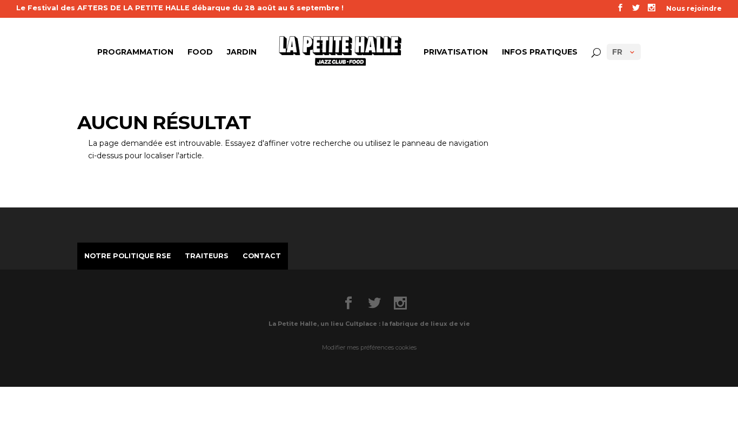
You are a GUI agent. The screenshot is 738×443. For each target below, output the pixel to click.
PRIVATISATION (456, 52)
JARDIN (242, 52)
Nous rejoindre (694, 8)
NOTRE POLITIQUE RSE (127, 256)
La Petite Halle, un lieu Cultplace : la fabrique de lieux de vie (369, 323)
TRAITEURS (207, 256)
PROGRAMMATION (135, 52)
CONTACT (262, 256)
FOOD (200, 52)
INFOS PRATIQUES (540, 52)
